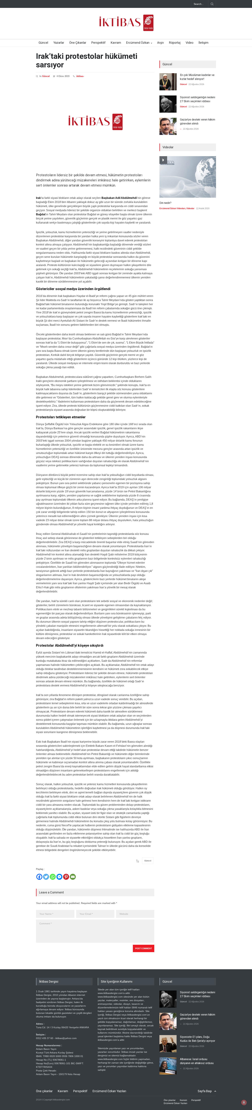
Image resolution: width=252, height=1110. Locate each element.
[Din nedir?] (187, 177)
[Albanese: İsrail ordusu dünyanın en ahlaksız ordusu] (168, 1066)
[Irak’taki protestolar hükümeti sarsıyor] (95, 121)
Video (189, 42)
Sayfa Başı (205, 1091)
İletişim (203, 42)
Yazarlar (58, 42)
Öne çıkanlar (44, 1091)
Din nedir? (165, 203)
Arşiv (160, 42)
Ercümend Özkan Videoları (172, 208)
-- (180, 129)
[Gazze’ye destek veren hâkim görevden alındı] (168, 126)
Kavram (116, 42)
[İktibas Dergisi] (126, 25)
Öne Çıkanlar (77, 42)
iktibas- (80, 76)
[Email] (73, 877)
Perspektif (98, 42)
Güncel (43, 42)
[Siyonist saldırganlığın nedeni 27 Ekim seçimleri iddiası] (168, 104)
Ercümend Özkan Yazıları (109, 1091)
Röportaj (175, 42)
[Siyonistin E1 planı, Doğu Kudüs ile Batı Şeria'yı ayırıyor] (168, 1043)
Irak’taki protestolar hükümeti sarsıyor (86, 60)
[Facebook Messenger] (59, 877)
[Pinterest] (66, 877)
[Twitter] (46, 877)
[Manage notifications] (244, 1102)
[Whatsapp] (53, 877)
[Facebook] (39, 877)
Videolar (190, 208)
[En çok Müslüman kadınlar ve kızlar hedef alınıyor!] (168, 81)
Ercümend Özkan (137, 42)
